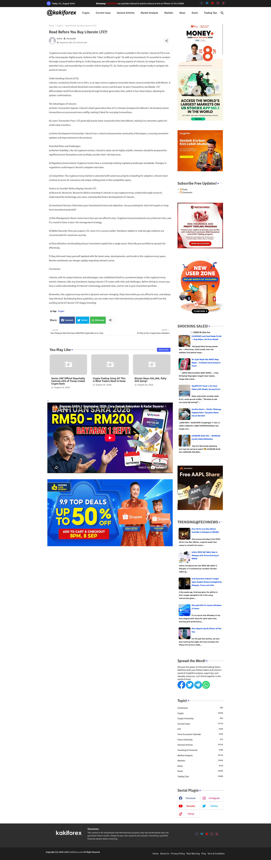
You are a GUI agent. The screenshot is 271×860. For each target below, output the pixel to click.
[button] (222, 13)
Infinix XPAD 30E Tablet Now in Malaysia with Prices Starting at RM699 (205, 555)
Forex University (200, 739)
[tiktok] (223, 3)
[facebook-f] (201, 3)
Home (51, 25)
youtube (190, 806)
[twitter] (207, 3)
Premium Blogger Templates (59, 855)
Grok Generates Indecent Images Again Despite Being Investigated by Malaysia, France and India (207, 582)
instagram (214, 798)
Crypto (86, 12)
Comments (187, 192)
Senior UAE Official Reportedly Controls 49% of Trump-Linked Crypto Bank (68, 381)
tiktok (190, 813)
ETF (200, 729)
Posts (184, 189)
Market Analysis (149, 12)
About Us (164, 853)
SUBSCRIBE (111, 3)
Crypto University (200, 718)
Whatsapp (99, 320)
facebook (191, 798)
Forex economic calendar (200, 734)
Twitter (84, 320)
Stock (195, 12)
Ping (203, 853)
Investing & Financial (200, 750)
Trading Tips (210, 12)
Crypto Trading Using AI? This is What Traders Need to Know (109, 379)
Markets (168, 12)
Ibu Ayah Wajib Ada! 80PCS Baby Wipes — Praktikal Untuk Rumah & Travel (206, 362)
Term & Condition (216, 853)
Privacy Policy (178, 853)
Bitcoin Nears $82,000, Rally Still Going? (150, 379)
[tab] (86, 13)
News (182, 12)
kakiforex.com (76, 852)
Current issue (103, 12)
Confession (200, 708)
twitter (214, 806)
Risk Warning (193, 853)
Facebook (69, 320)
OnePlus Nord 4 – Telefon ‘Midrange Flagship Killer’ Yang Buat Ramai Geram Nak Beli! (206, 412)
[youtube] (212, 3)
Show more (164, 349)
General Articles (125, 12)
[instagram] (218, 3)
